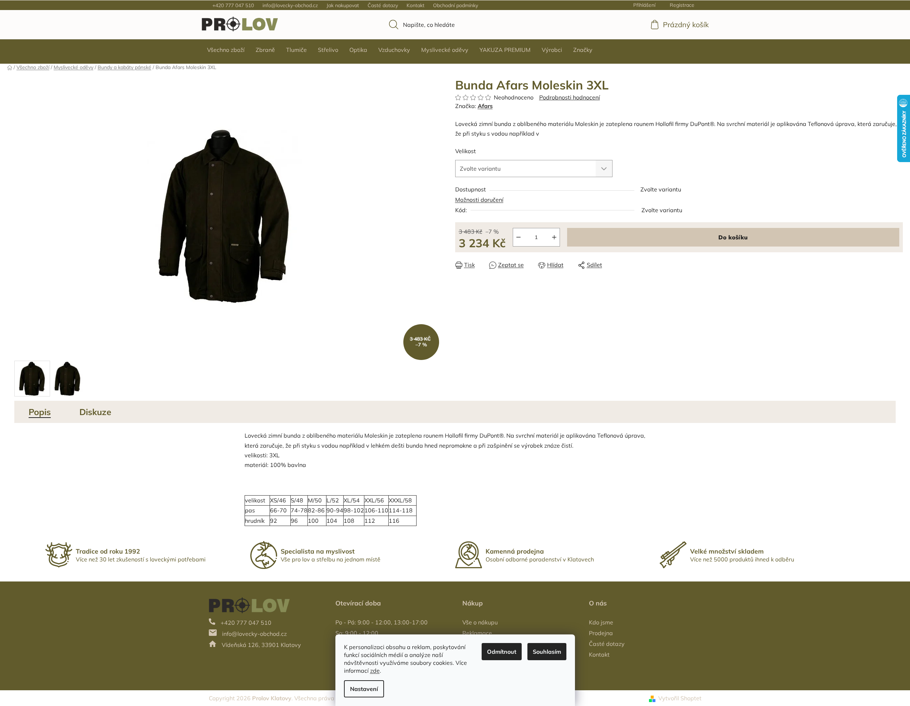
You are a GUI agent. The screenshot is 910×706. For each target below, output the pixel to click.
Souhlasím (547, 651)
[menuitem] (226, 49)
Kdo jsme (601, 622)
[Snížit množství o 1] (518, 237)
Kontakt (415, 5)
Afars (485, 105)
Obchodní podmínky (455, 5)
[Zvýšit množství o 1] (554, 237)
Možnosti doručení (479, 199)
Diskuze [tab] (95, 411)
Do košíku (733, 237)
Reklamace (477, 633)
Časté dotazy (383, 5)
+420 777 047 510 (233, 5)
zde (375, 670)
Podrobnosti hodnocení (569, 97)
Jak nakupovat (342, 5)
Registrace (682, 5)
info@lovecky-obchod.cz (290, 5)
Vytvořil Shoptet (680, 698)
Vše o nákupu (480, 622)
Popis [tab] (40, 411)
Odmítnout (501, 651)
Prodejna (601, 633)
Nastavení (364, 688)
